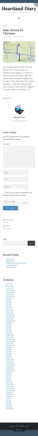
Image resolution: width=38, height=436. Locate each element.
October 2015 (9, 319)
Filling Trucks (10, 261)
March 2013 (9, 382)
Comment (6, 144)
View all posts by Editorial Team (19, 120)
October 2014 (9, 343)
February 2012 (10, 408)
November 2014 (10, 341)
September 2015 (10, 321)
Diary (5, 25)
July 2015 (8, 325)
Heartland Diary (19, 8)
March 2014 (9, 357)
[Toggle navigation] (19, 18)
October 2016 (9, 294)
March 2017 (9, 284)
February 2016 (10, 310)
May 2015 (8, 329)
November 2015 (10, 316)
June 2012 (8, 400)
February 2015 (10, 335)
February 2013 (10, 384)
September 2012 (10, 394)
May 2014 (8, 353)
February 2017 (10, 286)
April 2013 (8, 380)
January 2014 (9, 361)
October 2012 (9, 392)
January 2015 (9, 337)
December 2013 (10, 363)
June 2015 (8, 327)
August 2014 (9, 347)
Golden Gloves (10, 259)
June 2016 (8, 302)
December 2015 (10, 314)
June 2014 (8, 351)
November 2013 (10, 365)
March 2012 (9, 406)
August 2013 (9, 372)
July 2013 (8, 374)
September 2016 (10, 296)
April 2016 (9, 306)
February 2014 (10, 359)
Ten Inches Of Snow (11, 265)
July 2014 (8, 349)
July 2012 (8, 398)
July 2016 (8, 300)
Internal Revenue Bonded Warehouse (16, 263)
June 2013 (8, 376)
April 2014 (8, 355)
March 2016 (9, 308)
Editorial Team (19, 37)
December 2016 (10, 290)
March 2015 (9, 333)
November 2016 (10, 292)
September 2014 (10, 345)
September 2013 (10, 370)
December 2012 (10, 388)
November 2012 (10, 390)
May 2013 (8, 378)
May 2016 (8, 304)
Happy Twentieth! (11, 267)
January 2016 (9, 312)
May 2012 (8, 402)
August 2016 (9, 298)
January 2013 (9, 386)
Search (5, 239)
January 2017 (9, 288)
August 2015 (9, 323)
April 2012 (8, 404)
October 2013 (9, 367)
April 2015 (8, 331)
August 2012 (9, 396)
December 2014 (10, 339)
